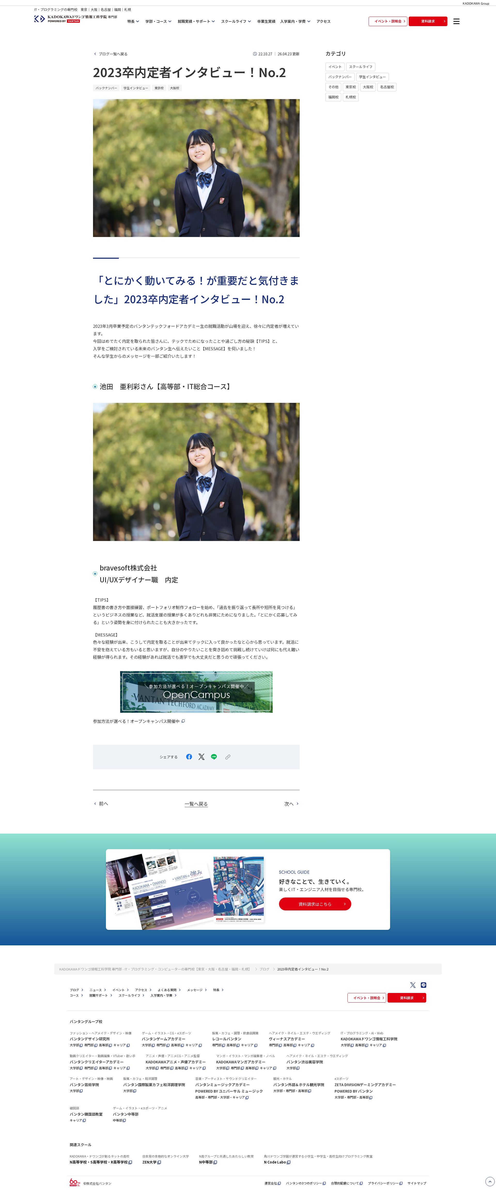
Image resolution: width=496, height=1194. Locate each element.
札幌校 (351, 96)
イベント (335, 66)
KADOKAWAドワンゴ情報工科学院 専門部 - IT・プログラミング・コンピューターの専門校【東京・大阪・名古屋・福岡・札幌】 (155, 969)
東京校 (351, 86)
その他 (333, 86)
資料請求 (428, 21)
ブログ (264, 969)
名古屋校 (387, 86)
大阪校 (368, 86)
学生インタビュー (372, 76)
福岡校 (333, 96)
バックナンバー (340, 76)
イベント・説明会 (388, 21)
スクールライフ (361, 66)
